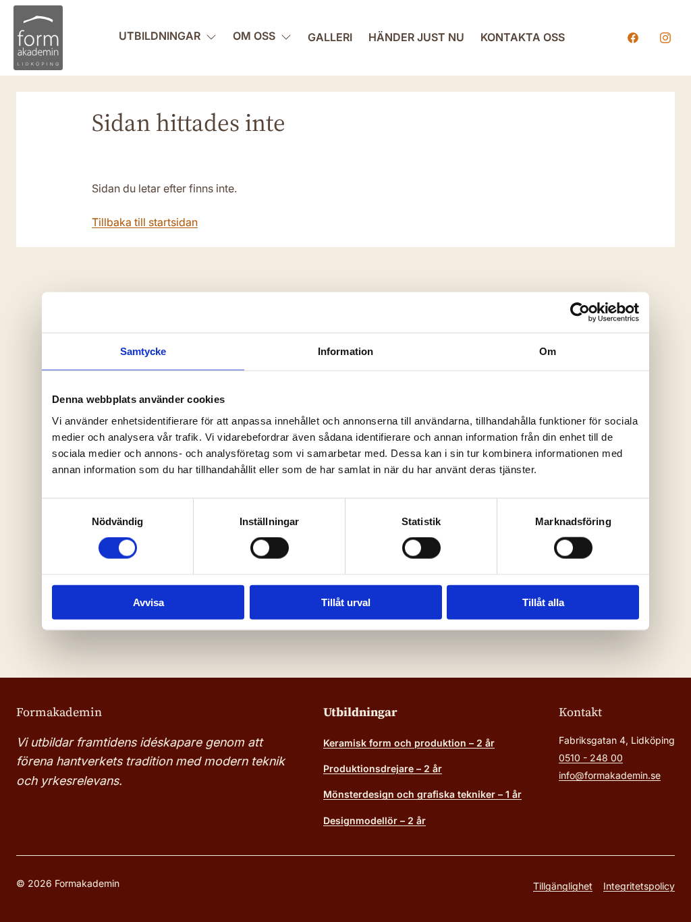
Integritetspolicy (639, 886)
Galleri (330, 37)
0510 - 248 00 (591, 757)
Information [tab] (345, 351)
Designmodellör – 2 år (374, 820)
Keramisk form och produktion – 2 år (409, 743)
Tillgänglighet (562, 886)
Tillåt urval (345, 601)
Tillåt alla (543, 601)
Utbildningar (159, 36)
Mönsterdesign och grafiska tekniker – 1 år (422, 794)
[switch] (269, 548)
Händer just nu (416, 37)
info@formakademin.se (610, 775)
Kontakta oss (522, 37)
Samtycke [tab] (143, 351)
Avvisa (148, 601)
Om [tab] (547, 351)
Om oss (254, 36)
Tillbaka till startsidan (145, 222)
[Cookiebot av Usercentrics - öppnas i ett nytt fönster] (580, 312)
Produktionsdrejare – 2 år (382, 768)
